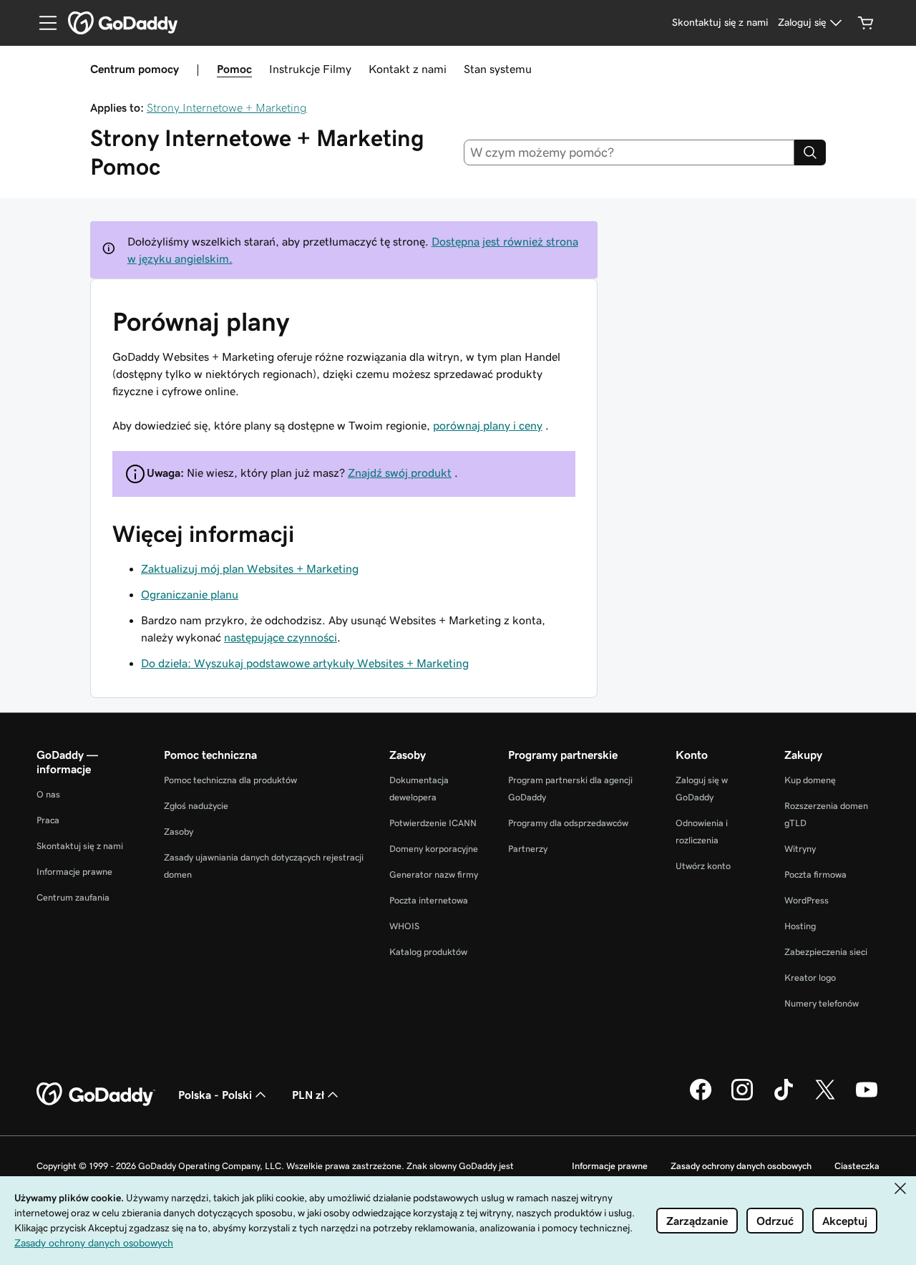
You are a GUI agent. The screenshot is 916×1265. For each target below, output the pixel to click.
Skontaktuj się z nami (79, 845)
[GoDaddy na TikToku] (783, 1098)
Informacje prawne (74, 871)
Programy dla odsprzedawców (568, 823)
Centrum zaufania (72, 897)
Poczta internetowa (428, 900)
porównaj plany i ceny (487, 425)
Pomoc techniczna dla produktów (230, 780)
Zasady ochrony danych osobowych (741, 1166)
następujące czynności (280, 637)
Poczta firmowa (815, 874)
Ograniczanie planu (189, 594)
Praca (47, 820)
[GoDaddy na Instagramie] (742, 1098)
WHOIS (404, 926)
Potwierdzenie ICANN (433, 823)
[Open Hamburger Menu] (42, 23)
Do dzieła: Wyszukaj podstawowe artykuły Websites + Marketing (305, 663)
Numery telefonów (821, 1003)
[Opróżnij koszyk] (866, 23)
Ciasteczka (857, 1166)
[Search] (810, 152)
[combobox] (629, 152)
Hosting (800, 926)
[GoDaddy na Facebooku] (700, 1098)
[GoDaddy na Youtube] (867, 1098)
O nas (48, 794)
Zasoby (178, 831)
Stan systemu (498, 68)
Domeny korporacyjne (433, 848)
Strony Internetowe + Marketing (227, 107)
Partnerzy (527, 848)
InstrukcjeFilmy (310, 68)
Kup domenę (810, 780)
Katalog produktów (428, 951)
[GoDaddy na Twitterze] (825, 1098)
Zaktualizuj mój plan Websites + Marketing (250, 568)
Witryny (800, 848)
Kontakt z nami (408, 68)
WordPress (806, 900)
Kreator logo (810, 977)
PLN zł (308, 1094)
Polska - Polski (215, 1094)
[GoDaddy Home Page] (95, 1094)
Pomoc (234, 68)
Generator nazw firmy (433, 874)
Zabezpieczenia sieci (825, 951)
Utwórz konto (703, 866)
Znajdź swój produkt (400, 472)
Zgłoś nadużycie (196, 805)
